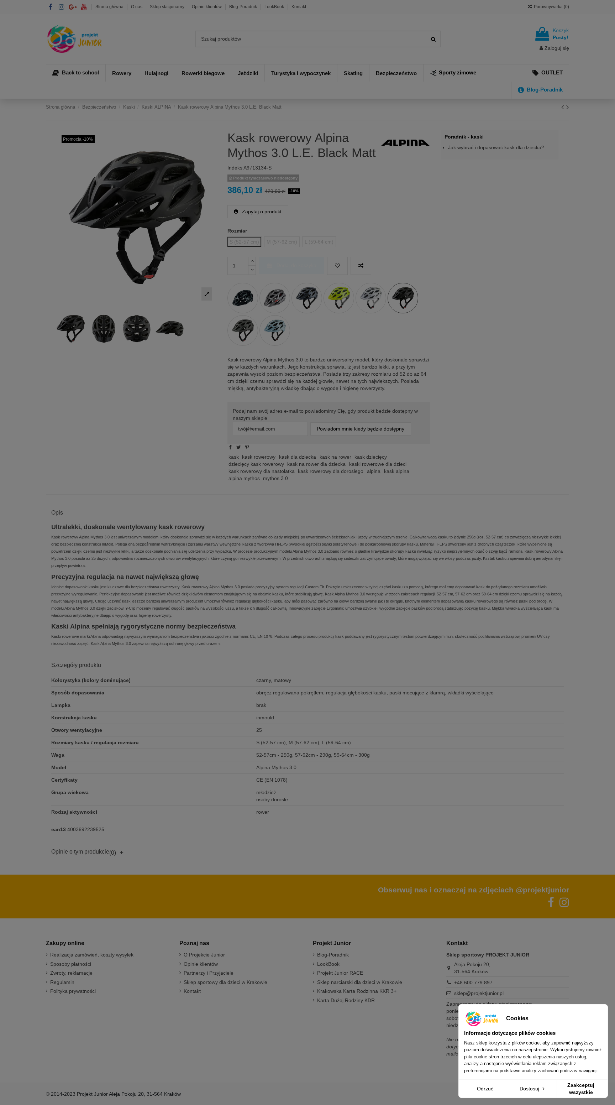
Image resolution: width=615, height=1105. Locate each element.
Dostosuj (530, 1088)
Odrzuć (485, 1088)
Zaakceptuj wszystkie (580, 1088)
